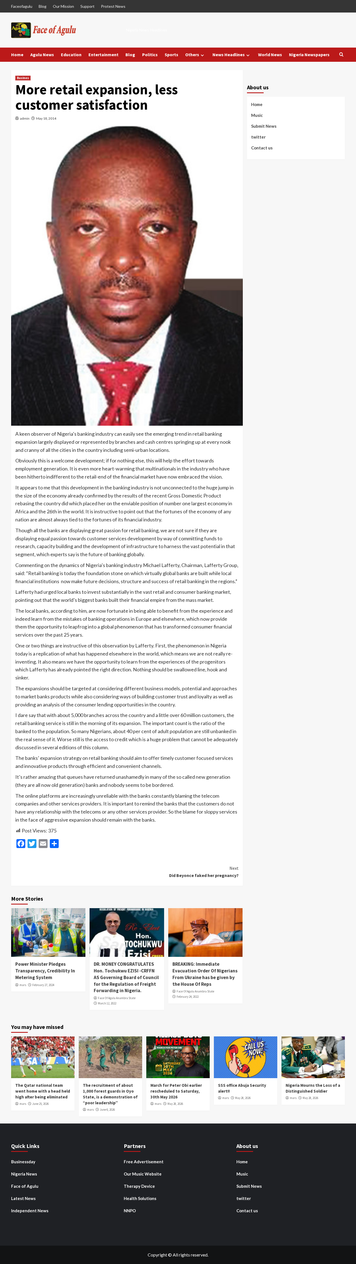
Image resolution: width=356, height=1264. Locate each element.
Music (257, 114)
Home (17, 54)
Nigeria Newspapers (309, 54)
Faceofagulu (21, 6)
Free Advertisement (144, 1161)
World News (270, 54)
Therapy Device (139, 1186)
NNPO (130, 1210)
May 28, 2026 (175, 1104)
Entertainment (103, 54)
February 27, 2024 (43, 985)
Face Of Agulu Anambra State (116, 998)
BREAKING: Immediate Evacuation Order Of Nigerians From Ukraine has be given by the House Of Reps (205, 974)
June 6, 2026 (107, 1110)
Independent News (29, 1210)
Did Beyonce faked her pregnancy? (203, 871)
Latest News (23, 1198)
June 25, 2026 (40, 1104)
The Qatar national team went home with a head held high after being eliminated (42, 1091)
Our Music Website (143, 1173)
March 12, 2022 (107, 1003)
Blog (42, 6)
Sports (171, 54)
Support (87, 6)
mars (22, 985)
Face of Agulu (24, 1186)
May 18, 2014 (46, 118)
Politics (150, 54)
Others (192, 54)
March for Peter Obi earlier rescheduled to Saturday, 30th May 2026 (176, 1091)
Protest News (113, 6)
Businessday (23, 1161)
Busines (23, 78)
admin (24, 118)
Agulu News (42, 54)
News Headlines (228, 54)
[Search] (341, 55)
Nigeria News (24, 1173)
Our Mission (63, 6)
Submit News (263, 125)
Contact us (262, 147)
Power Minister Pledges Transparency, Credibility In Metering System (45, 970)
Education (71, 54)
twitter (258, 136)
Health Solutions (140, 1198)
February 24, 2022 (188, 997)
